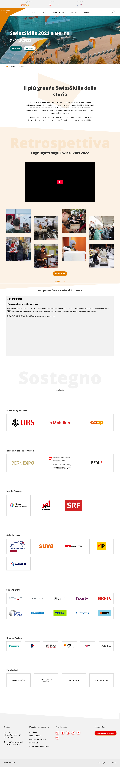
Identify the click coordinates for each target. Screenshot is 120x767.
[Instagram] (57, 732)
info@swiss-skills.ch (15, 742)
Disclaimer (112, 763)
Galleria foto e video (37, 739)
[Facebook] (62, 732)
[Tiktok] (73, 732)
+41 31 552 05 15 (13, 744)
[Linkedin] (68, 732)
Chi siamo (33, 732)
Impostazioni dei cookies (39, 746)
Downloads (34, 743)
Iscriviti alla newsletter (105, 733)
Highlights (16, 48)
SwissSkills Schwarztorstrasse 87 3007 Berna (12, 735)
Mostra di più (60, 274)
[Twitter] (78, 732)
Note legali (101, 763)
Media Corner (34, 736)
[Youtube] (57, 737)
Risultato (29, 48)
